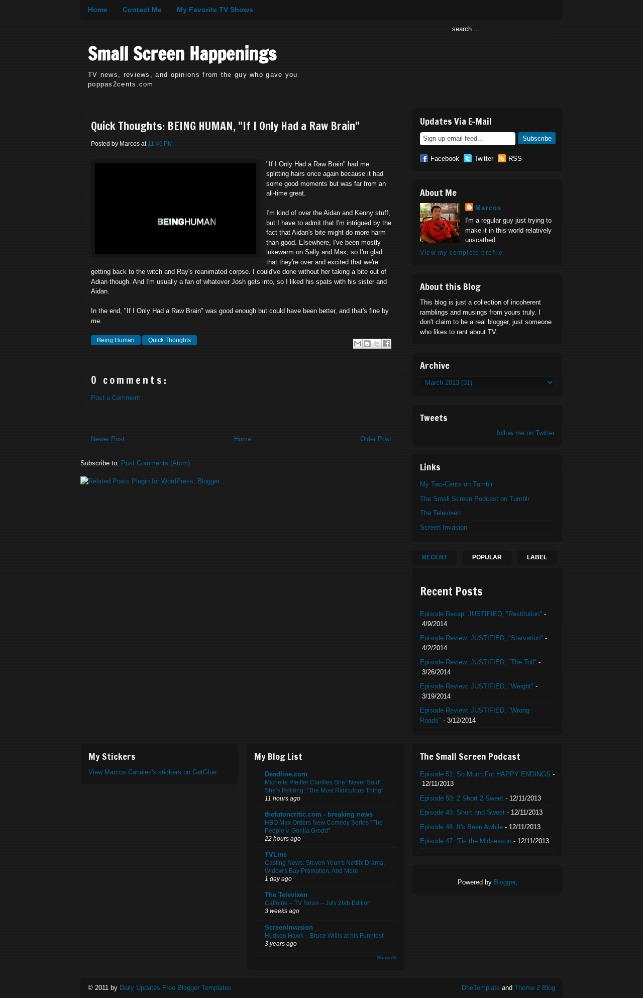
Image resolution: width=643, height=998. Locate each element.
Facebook (445, 158)
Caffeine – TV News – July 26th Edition (318, 903)
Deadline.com (286, 774)
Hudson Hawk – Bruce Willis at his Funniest (324, 935)
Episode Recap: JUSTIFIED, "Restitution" (481, 614)
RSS (515, 158)
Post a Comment (115, 398)
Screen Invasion (443, 527)
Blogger (504, 882)
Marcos (488, 208)
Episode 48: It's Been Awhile (461, 827)
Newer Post (108, 439)
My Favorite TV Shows (215, 10)
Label (537, 557)
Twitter (483, 158)
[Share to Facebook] (386, 344)
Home (98, 10)
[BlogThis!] (367, 344)
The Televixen (440, 513)
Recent (434, 557)
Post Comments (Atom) (155, 463)
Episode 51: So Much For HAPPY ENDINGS (485, 774)
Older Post (375, 439)
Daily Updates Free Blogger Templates (176, 987)
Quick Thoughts (169, 340)
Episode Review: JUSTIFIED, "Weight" (476, 686)
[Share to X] (377, 344)
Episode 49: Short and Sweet (462, 812)
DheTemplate (481, 987)
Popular (487, 557)
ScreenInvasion (289, 927)
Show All (386, 957)
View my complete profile (461, 252)
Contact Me (142, 10)
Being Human (116, 340)
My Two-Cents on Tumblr (456, 484)
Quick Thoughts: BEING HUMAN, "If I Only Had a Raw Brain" (225, 126)
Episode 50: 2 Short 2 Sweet (461, 798)
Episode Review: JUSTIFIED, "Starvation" (481, 638)
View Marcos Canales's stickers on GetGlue (152, 772)
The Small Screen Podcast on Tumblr (474, 499)
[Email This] (358, 344)
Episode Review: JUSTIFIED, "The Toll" (478, 662)
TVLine (276, 854)
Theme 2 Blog (534, 987)
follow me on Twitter (526, 433)
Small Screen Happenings (182, 53)
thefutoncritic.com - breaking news (319, 814)
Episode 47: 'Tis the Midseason (465, 841)
